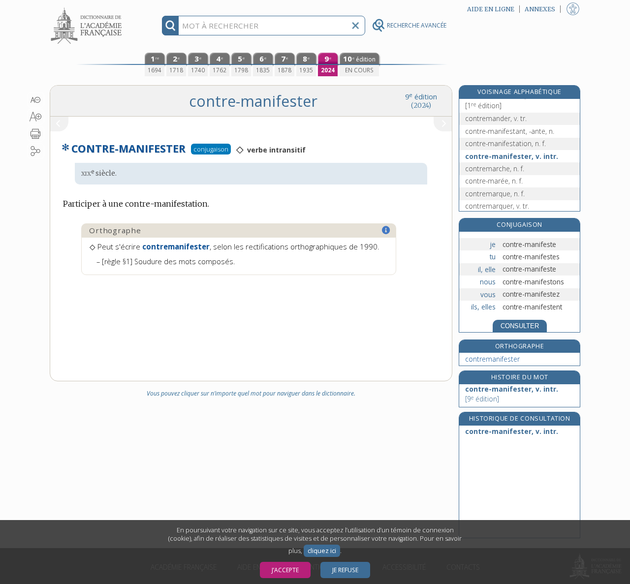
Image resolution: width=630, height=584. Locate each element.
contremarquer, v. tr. (497, 206)
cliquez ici (322, 551)
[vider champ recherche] (355, 25)
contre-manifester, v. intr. (511, 156)
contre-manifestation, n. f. (505, 143)
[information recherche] (170, 25)
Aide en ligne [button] (490, 9)
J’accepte (285, 570)
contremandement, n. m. (504, 100)
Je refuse (345, 570)
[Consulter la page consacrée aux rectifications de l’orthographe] (386, 230)
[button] (35, 100)
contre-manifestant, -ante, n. (509, 131)
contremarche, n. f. (494, 168)
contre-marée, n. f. (494, 180)
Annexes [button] (540, 9)
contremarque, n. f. (495, 193)
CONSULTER (520, 326)
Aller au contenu (87, 8)
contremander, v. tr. (496, 118)
